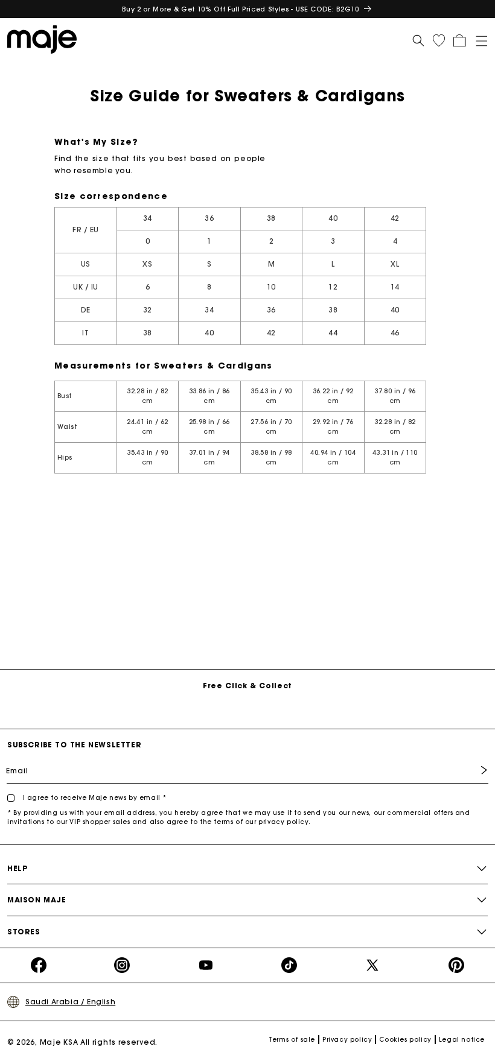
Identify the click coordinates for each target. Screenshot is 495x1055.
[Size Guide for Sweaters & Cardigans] (45, 38)
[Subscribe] (475, 770)
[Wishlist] (439, 40)
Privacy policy (347, 1040)
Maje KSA (59, 1042)
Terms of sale (292, 1040)
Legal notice (462, 1040)
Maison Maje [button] (36, 899)
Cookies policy (405, 1040)
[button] (477, 38)
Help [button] (17, 868)
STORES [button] (23, 931)
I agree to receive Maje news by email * (94, 798)
